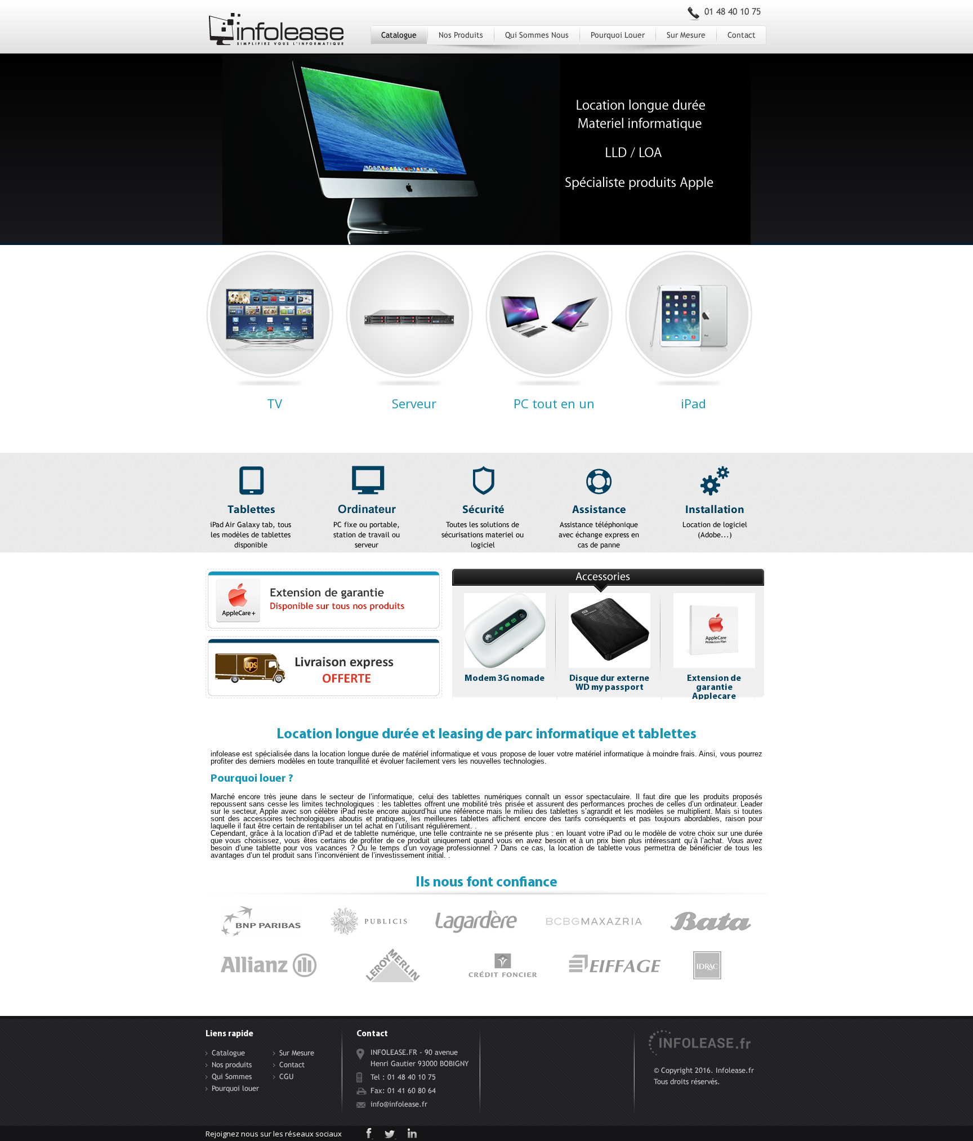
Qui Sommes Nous (537, 34)
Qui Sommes (232, 1076)
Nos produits (461, 34)
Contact (741, 34)
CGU (286, 1076)
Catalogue (399, 34)
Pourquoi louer (618, 34)
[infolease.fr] (276, 33)
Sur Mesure (686, 34)
